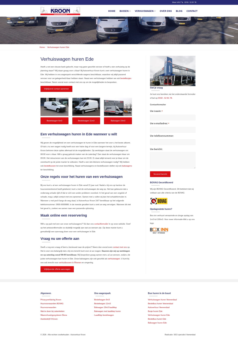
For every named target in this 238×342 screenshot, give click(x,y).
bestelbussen (50, 166)
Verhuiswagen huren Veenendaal (162, 300)
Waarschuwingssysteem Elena (53, 315)
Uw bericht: (156, 149)
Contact (192, 11)
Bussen (124, 11)
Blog (179, 11)
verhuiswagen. (114, 259)
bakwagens (127, 166)
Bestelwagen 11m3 (102, 303)
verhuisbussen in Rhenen (70, 262)
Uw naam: (156, 111)
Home (111, 11)
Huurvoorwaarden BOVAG (51, 303)
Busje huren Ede (155, 311)
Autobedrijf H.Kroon (49, 319)
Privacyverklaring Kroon (50, 300)
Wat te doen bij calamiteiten (52, 311)
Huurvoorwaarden (48, 307)
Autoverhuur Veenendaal (159, 307)
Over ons (166, 11)
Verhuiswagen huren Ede (159, 315)
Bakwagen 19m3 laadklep (105, 307)
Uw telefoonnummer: (162, 135)
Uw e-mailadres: (159, 123)
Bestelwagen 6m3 (102, 300)
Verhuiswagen (144, 11)
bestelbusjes (125, 78)
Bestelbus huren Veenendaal (160, 303)
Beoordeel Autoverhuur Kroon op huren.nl (161, 247)
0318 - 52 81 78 (190, 2)
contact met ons (120, 247)
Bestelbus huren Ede (157, 319)
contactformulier (101, 224)
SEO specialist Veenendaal (184, 335)
